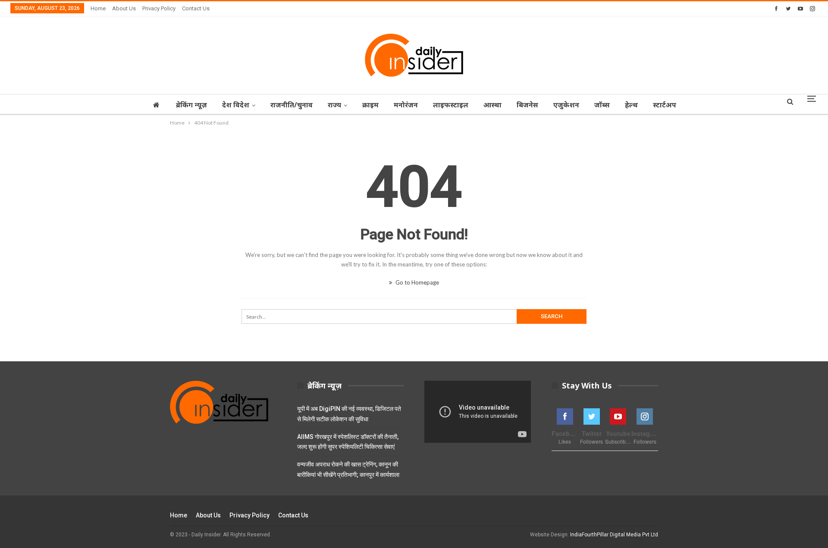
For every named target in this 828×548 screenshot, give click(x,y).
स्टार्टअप (664, 105)
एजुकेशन (566, 105)
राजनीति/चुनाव (291, 105)
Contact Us (196, 8)
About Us (124, 8)
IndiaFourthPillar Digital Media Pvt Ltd (614, 535)
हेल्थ (631, 105)
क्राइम (370, 105)
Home (98, 8)
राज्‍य (334, 105)
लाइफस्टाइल (450, 105)
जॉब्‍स (602, 105)
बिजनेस (527, 105)
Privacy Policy (159, 8)
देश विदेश (235, 105)
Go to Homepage (416, 282)
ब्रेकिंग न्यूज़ (191, 105)
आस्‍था (492, 105)
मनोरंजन (406, 105)
